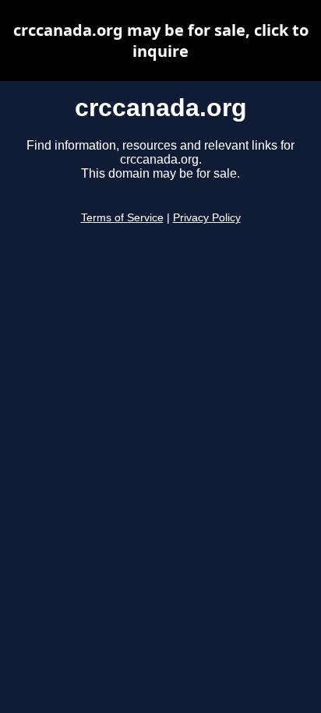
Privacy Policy (207, 218)
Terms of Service (122, 218)
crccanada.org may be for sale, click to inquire (161, 40)
